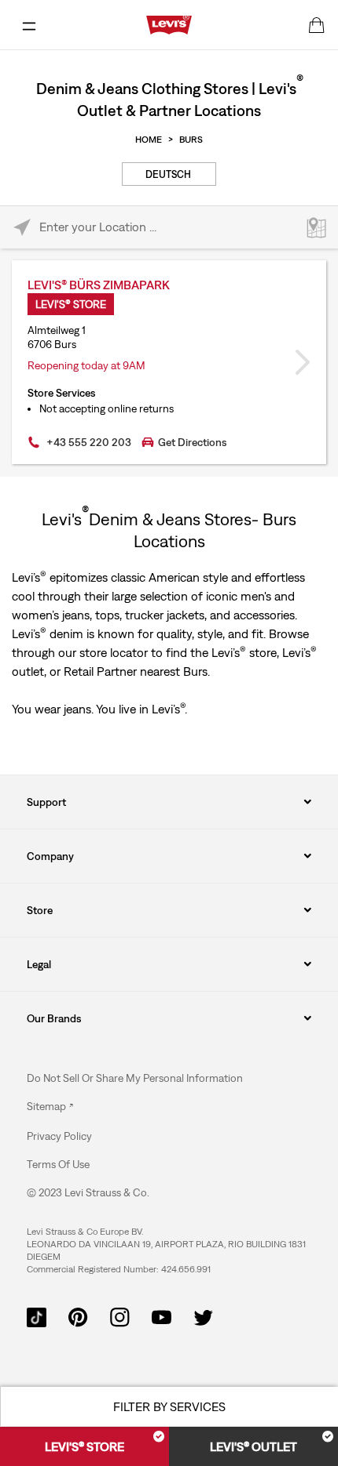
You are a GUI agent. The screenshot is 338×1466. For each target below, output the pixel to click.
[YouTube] (161, 1315)
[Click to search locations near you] (21, 227)
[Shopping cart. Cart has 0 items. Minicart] (316, 25)
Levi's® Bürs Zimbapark (99, 285)
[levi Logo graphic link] (169, 23)
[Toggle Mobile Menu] (29, 25)
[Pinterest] (78, 1315)
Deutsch (168, 174)
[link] (50, 1106)
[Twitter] (203, 1315)
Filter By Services (169, 1406)
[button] (59, 1136)
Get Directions (192, 442)
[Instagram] (120, 1315)
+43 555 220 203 (88, 442)
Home (148, 139)
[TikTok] (36, 1315)
